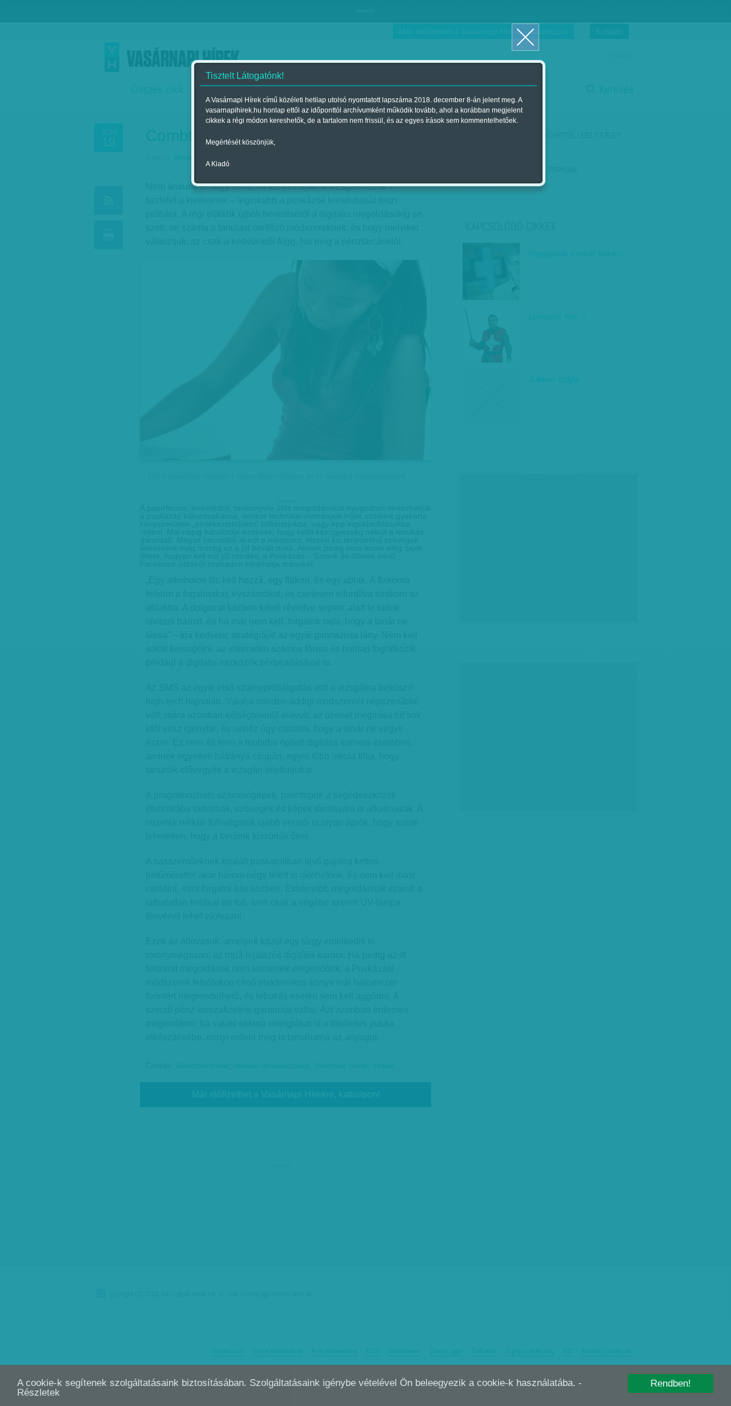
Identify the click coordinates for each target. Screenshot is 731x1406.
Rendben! (670, 1383)
